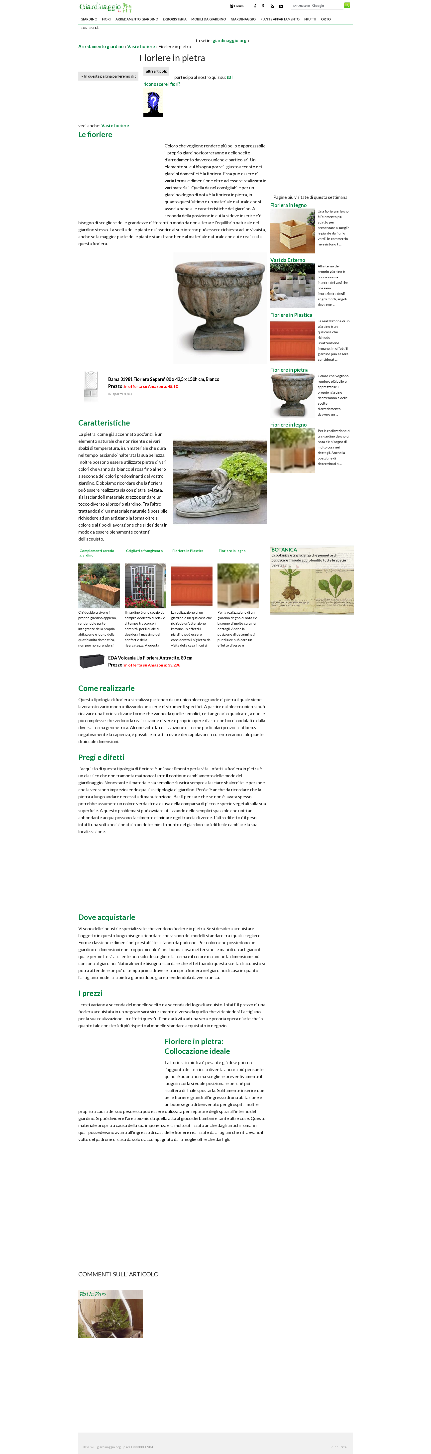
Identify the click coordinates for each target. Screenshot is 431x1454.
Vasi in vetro (93, 1294)
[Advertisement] (136, 40)
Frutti (310, 19)
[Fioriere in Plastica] (193, 585)
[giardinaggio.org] (106, 7)
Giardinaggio (243, 19)
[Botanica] (312, 579)
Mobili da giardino (208, 19)
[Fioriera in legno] (294, 231)
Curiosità (90, 28)
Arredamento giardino (136, 19)
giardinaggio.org (230, 40)
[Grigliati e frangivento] (147, 585)
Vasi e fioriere (141, 46)
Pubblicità (338, 1447)
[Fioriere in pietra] (294, 395)
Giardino (89, 19)
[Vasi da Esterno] (294, 285)
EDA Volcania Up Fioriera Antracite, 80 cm (150, 658)
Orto (326, 19)
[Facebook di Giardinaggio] (255, 6)
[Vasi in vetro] (110, 1313)
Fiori (106, 19)
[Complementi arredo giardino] (100, 585)
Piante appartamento (280, 19)
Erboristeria (175, 19)
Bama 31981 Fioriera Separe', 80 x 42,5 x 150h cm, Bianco (163, 379)
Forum (238, 6)
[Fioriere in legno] (239, 585)
